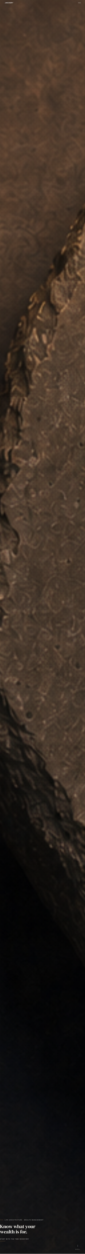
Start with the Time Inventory (14, 1239)
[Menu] (79, 3)
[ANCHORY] (9, 3)
